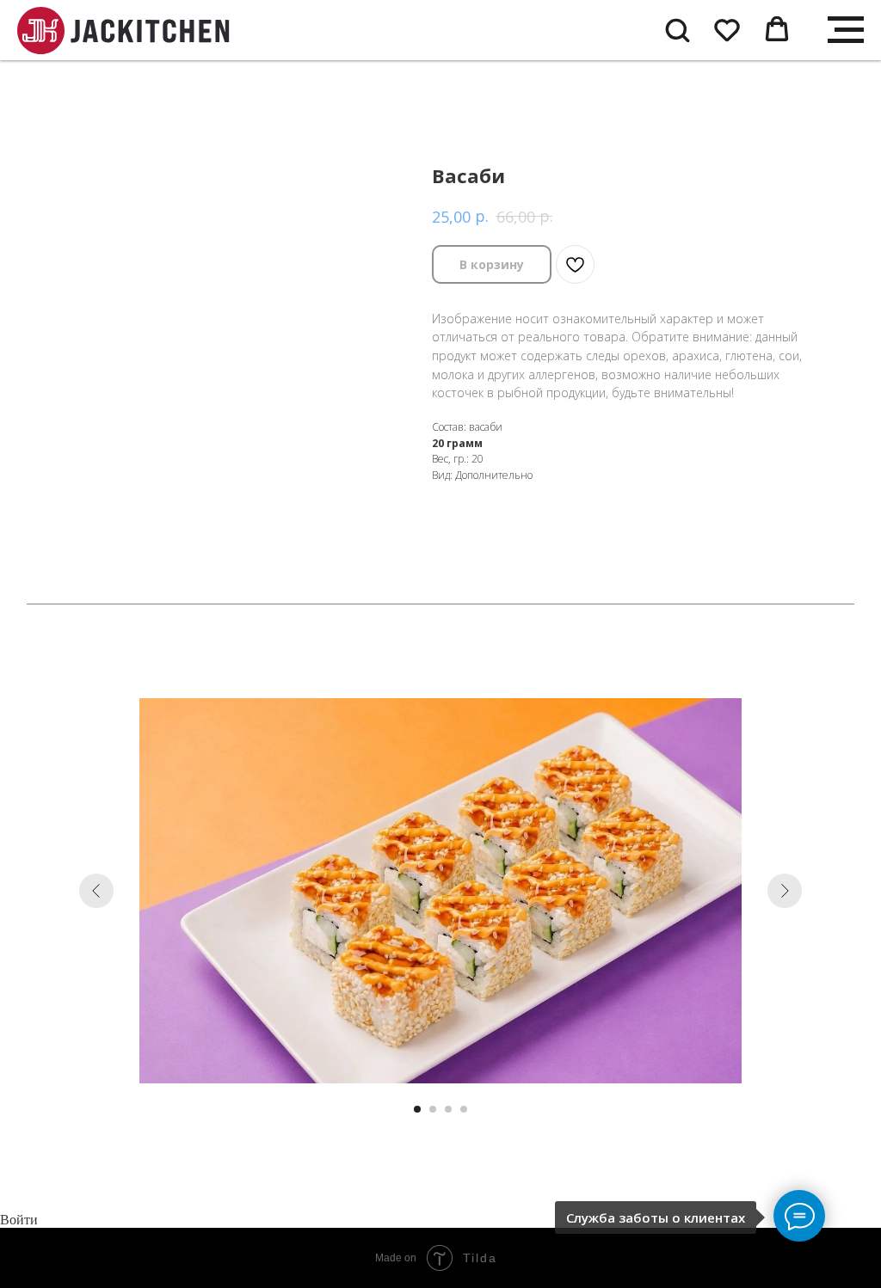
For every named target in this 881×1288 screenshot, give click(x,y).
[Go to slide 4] (463, 1109)
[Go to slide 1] (417, 1109)
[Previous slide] (96, 891)
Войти (19, 1219)
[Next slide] (784, 891)
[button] (677, 29)
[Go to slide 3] (448, 1109)
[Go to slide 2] (432, 1109)
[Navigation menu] (846, 30)
